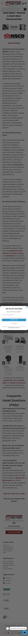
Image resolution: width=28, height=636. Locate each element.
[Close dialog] (26, 307)
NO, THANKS (14, 323)
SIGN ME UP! (14, 320)
